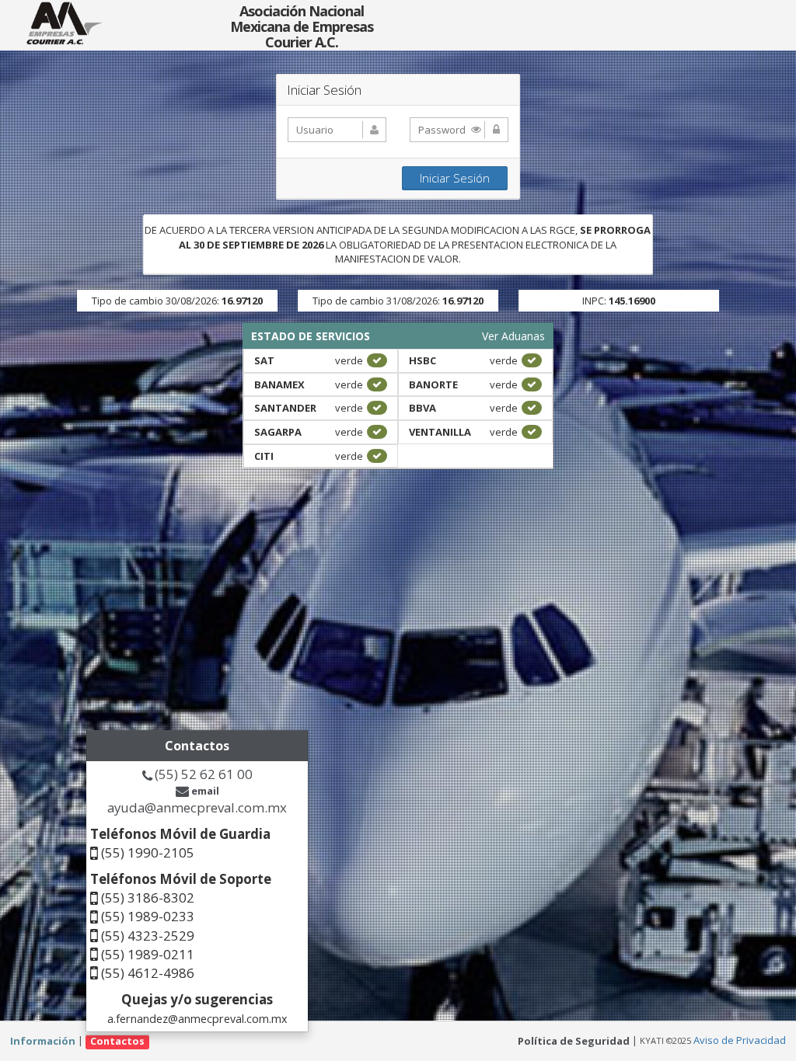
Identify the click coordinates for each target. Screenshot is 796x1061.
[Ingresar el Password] (459, 129)
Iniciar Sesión (455, 178)
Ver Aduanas (513, 336)
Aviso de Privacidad (739, 1040)
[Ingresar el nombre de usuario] (337, 129)
